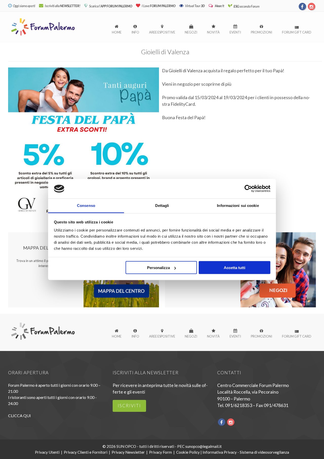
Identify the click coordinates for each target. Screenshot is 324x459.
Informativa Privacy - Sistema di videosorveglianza (245, 452)
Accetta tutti (234, 268)
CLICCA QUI (19, 415)
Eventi (235, 32)
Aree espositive (162, 32)
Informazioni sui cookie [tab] (238, 205)
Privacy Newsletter (128, 452)
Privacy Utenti (47, 452)
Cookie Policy (188, 452)
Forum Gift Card (296, 32)
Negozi (191, 32)
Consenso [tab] (86, 205)
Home (117, 32)
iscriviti (129, 405)
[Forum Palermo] (43, 35)
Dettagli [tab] (162, 205)
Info (135, 32)
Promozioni (261, 32)
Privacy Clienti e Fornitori (85, 452)
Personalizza (158, 268)
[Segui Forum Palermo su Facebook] (302, 6)
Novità (213, 32)
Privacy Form (160, 452)
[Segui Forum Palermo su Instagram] (311, 6)
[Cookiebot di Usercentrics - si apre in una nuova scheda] (248, 188)
